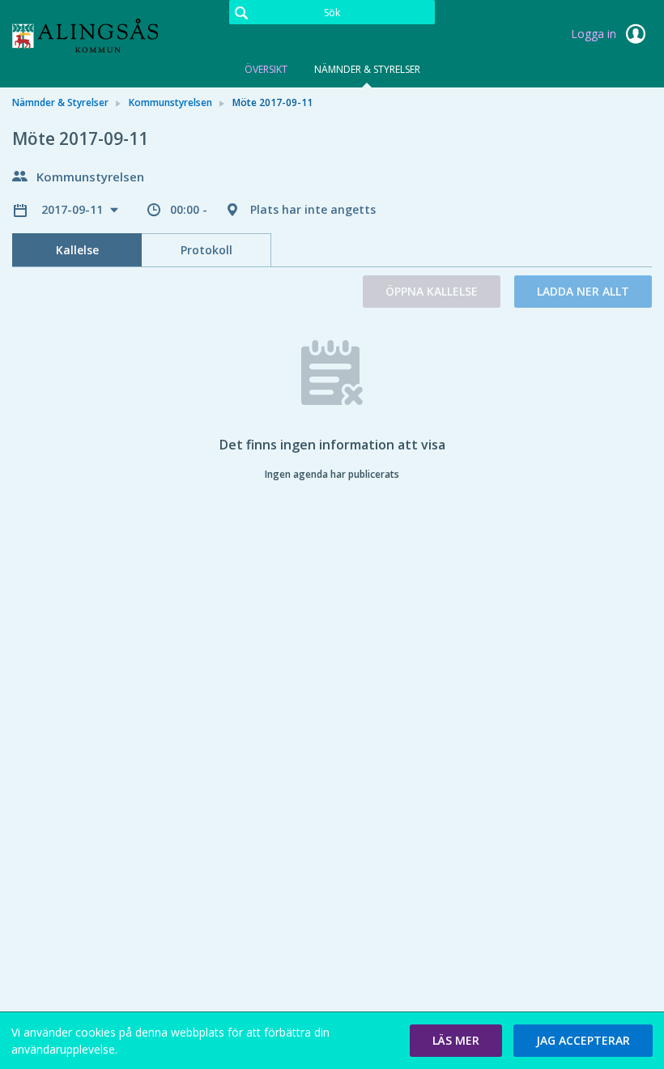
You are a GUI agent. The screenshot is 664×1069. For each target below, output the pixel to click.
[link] (93, 35)
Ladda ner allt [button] (583, 291)
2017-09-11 (73, 209)
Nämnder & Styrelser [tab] (367, 69)
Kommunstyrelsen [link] (170, 102)
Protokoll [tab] (206, 250)
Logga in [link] (595, 33)
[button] (456, 1040)
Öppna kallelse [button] (431, 291)
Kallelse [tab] (77, 250)
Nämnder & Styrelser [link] (60, 102)
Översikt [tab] (266, 69)
